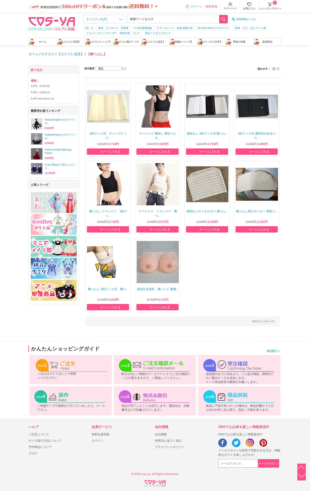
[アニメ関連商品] (54, 290)
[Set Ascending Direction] (125, 68)
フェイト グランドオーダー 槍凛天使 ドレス (113, 33)
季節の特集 (239, 41)
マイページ (230, 8)
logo (51, 23)
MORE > (273, 351)
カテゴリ (48, 54)
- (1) (40, 92)
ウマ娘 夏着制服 (142, 28)
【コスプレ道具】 (155, 41)
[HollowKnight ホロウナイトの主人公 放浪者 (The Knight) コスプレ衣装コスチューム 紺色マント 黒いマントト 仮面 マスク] (37, 124)
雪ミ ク (89, 28)
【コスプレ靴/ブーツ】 (127, 41)
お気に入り (249, 8)
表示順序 (89, 68)
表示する (256, 321)
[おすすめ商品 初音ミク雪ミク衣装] (54, 268)
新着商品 (267, 41)
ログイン (196, 6)
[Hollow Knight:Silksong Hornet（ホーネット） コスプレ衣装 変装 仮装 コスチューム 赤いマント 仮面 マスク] (37, 154)
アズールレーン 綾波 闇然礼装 (175, 28)
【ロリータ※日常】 (211, 41)
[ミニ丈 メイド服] (54, 246)
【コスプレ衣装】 (71, 41)
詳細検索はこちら (246, 19)
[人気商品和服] (54, 202)
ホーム (42, 41)
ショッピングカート (270, 8)
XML (155, 482)
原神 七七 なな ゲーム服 (250, 28)
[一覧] (277, 68)
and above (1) (42, 98)
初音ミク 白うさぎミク (158, 33)
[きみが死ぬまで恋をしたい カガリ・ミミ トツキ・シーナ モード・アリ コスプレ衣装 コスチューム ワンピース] (37, 169)
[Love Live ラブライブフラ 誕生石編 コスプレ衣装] (54, 224)
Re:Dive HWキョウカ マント (214, 28)
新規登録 (211, 6)
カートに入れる (110, 151)
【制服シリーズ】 (183, 41)
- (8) (40, 86)
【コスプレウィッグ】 (99, 41)
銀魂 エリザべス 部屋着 (113, 28)
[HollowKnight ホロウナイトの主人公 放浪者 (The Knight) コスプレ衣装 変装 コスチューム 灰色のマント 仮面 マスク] (37, 139)
